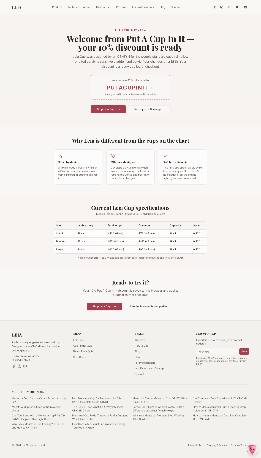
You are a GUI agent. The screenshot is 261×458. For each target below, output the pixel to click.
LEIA (16, 7)
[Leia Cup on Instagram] (222, 7)
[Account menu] (237, 7)
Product (57, 7)
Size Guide (79, 357)
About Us (140, 340)
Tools (70, 7)
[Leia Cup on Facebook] (214, 7)
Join (244, 351)
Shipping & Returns (217, 445)
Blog (162, 7)
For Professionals (143, 7)
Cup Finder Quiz (82, 345)
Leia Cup (78, 340)
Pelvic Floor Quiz (83, 351)
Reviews (121, 7)
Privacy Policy (195, 445)
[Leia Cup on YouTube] (229, 7)
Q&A (137, 357)
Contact (176, 7)
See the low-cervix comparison (149, 306)
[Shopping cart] (245, 7)
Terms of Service (240, 445)
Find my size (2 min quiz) (149, 109)
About (87, 7)
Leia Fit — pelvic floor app (150, 368)
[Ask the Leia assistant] (252, 449)
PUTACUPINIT (127, 87)
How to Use (103, 7)
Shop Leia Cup (105, 109)
